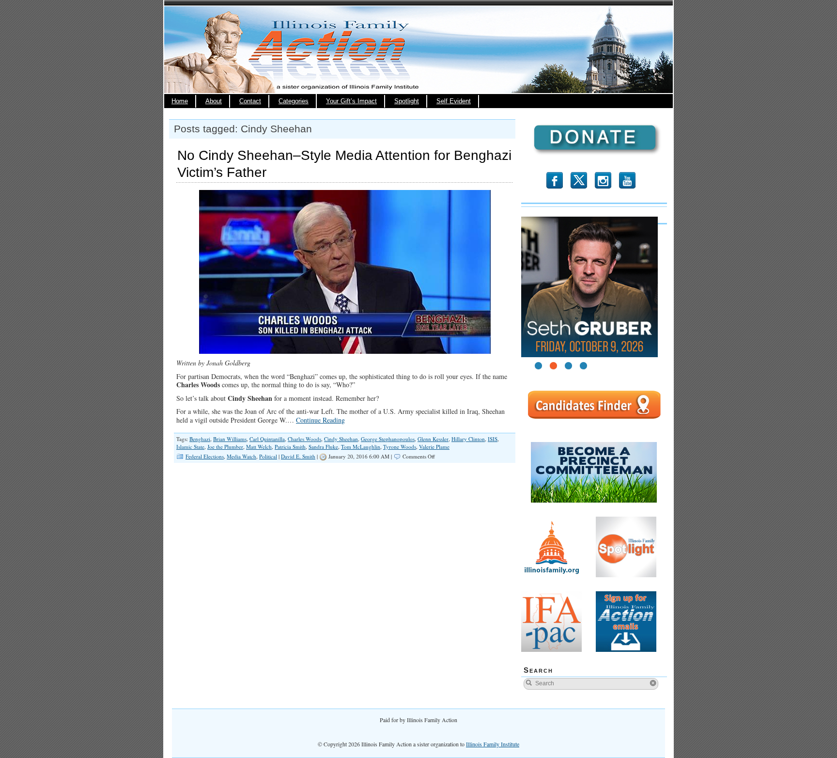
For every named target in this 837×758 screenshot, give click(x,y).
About (213, 101)
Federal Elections (205, 456)
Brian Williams (230, 438)
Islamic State (190, 446)
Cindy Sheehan (341, 438)
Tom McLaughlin (360, 446)
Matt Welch (259, 446)
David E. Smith (298, 456)
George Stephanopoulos (388, 438)
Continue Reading (320, 420)
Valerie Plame (434, 446)
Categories (294, 101)
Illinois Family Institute (492, 744)
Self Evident (453, 101)
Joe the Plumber (225, 446)
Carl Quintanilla (267, 438)
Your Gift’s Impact (351, 101)
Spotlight (406, 101)
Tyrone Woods (399, 446)
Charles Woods (304, 438)
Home (179, 101)
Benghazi (199, 438)
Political (268, 456)
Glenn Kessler (433, 438)
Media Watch (241, 456)
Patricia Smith (290, 446)
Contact (250, 101)
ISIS (492, 438)
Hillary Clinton (468, 438)
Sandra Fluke (323, 446)
